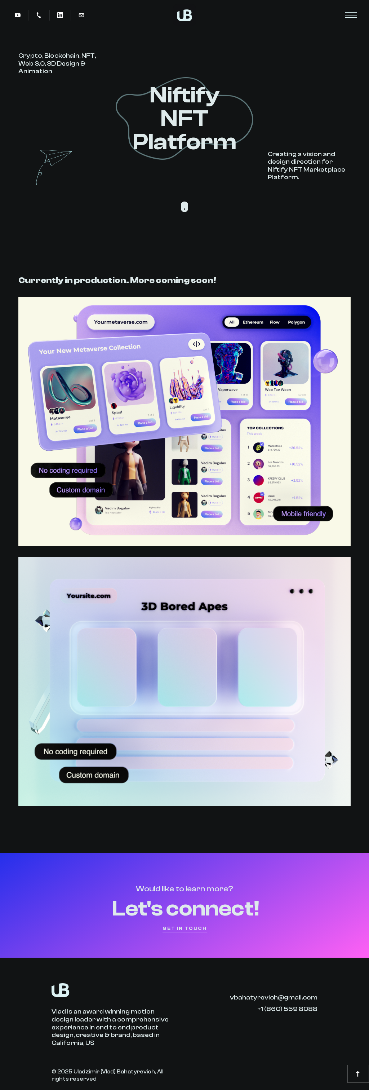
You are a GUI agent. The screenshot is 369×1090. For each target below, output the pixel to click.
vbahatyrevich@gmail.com (273, 997)
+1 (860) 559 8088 (287, 1009)
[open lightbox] (17, 15)
